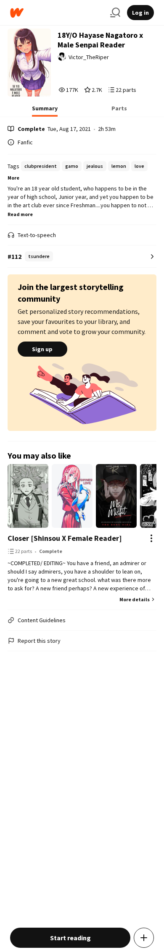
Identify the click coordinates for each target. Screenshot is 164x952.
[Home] (56, 13)
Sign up (42, 349)
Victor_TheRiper (89, 57)
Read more (20, 214)
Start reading (70, 938)
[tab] (45, 111)
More (13, 178)
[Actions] (151, 538)
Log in (140, 12)
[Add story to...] (144, 938)
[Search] (115, 13)
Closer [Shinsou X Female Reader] (65, 538)
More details (134, 599)
